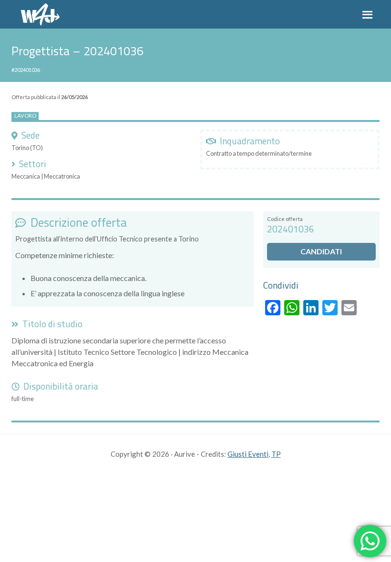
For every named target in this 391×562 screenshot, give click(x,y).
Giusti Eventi (247, 454)
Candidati (321, 251)
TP (276, 454)
